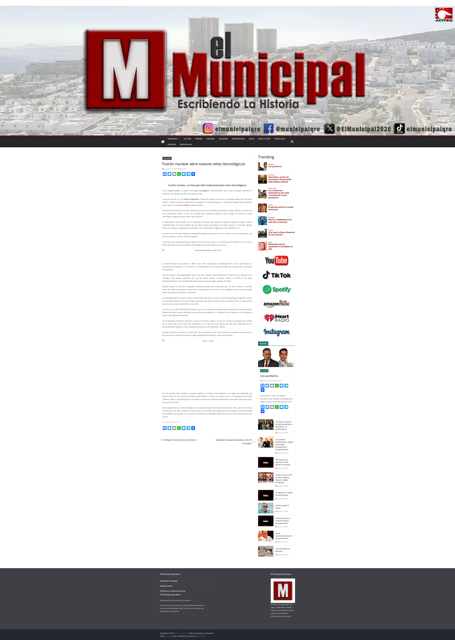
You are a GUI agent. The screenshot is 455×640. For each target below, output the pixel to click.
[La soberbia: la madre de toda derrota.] (265, 495)
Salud (251, 139)
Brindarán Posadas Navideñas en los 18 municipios (234, 442)
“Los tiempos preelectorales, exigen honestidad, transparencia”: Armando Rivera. (284, 444)
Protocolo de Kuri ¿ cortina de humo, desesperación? (282, 520)
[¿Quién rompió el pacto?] (265, 508)
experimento (186, 275)
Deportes (172, 144)
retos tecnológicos (182, 205)
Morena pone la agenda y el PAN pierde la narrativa (282, 462)
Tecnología (279, 139)
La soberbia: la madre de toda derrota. (284, 493)
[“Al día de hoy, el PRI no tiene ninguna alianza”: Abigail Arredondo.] (265, 480)
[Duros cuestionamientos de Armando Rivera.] (265, 538)
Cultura (187, 139)
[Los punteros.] (276, 357)
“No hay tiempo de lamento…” (282, 550)
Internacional (238, 139)
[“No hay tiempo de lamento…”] (265, 551)
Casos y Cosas (264, 139)
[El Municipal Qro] (227, 7)
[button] (178, 138)
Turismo (198, 139)
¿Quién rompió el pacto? (282, 506)
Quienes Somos (166, 586)
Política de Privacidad (168, 581)
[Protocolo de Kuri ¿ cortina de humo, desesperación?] (265, 522)
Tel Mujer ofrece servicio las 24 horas (179, 440)
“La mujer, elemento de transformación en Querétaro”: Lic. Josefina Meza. (284, 425)
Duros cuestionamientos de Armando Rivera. (283, 535)
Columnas (223, 139)
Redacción (183, 169)
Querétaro (172, 139)
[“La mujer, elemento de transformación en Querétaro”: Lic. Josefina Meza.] (265, 427)
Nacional (210, 139)
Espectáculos (186, 144)
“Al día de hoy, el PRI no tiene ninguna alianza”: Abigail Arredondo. (283, 479)
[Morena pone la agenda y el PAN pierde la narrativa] (265, 464)
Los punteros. (269, 376)
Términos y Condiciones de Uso (172, 591)
